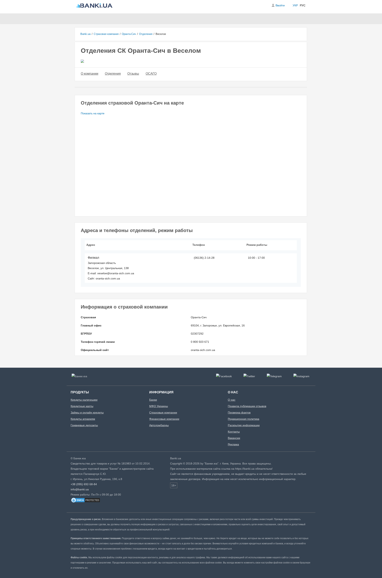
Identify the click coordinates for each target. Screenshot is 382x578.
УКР (295, 5)
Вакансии (234, 438)
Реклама (233, 444)
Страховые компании (163, 412)
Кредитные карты (82, 406)
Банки (153, 399)
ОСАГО (151, 73)
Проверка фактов (239, 412)
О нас (231, 399)
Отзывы (133, 73)
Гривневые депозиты (84, 425)
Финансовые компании (164, 418)
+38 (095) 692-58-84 (84, 484)
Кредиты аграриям (83, 418)
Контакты (234, 431)
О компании (89, 73)
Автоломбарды (159, 425)
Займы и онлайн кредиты (87, 412)
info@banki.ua (80, 489)
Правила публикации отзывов (247, 406)
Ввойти (280, 5)
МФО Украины (158, 406)
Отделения (113, 73)
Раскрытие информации (244, 425)
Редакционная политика (243, 418)
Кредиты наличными (84, 399)
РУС (302, 5)
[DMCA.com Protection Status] (85, 502)
